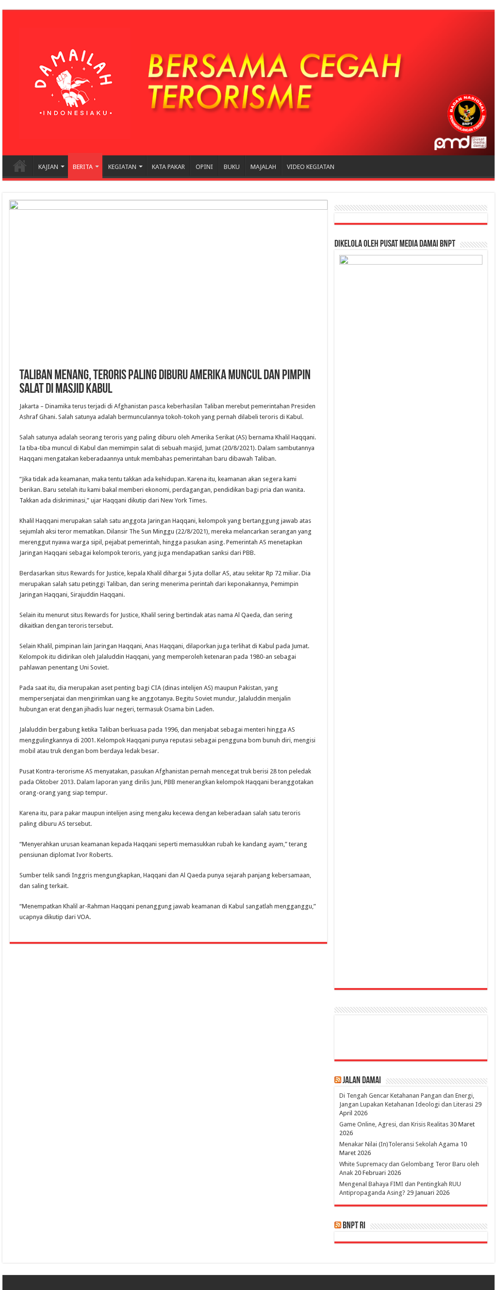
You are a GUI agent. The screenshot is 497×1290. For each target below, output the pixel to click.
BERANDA (20, 165)
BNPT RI (354, 1226)
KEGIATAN (122, 166)
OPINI (204, 166)
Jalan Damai (362, 1081)
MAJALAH (263, 166)
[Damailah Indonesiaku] (248, 83)
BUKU (232, 166)
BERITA (83, 166)
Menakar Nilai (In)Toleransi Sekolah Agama (399, 1144)
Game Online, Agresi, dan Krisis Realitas (393, 1124)
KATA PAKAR (168, 166)
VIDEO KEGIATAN (310, 166)
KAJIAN (48, 166)
